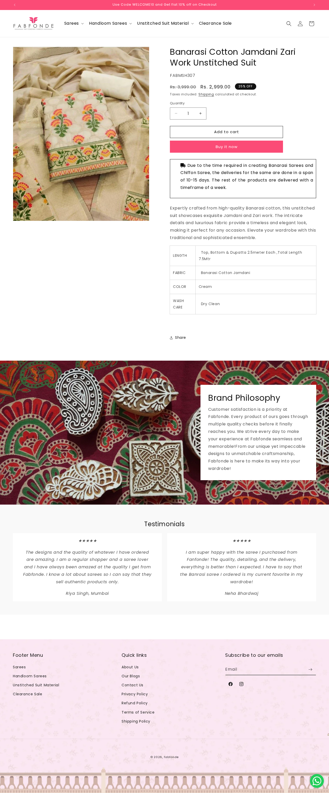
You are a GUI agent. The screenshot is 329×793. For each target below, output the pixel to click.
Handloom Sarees (30, 676)
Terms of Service (138, 712)
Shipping (206, 94)
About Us (130, 667)
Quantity (177, 103)
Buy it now (226, 146)
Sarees (19, 667)
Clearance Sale (27, 694)
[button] (73, 23)
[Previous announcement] (14, 5)
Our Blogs (131, 676)
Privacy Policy (135, 694)
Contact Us (132, 685)
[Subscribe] (310, 669)
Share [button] (180, 337)
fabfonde (171, 757)
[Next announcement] (314, 5)
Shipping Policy (136, 721)
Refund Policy (135, 703)
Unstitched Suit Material (36, 685)
